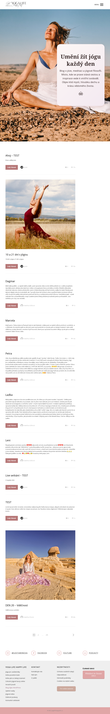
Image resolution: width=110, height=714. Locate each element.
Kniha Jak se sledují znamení (15, 678)
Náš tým (34, 675)
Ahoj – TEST (12, 155)
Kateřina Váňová (29, 305)
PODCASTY (93, 653)
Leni (7, 440)
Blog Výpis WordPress (13, 688)
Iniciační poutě (10, 684)
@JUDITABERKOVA (20, 653)
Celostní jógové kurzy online (15, 681)
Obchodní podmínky (64, 678)
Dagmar (10, 281)
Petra (8, 353)
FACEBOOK (42, 653)
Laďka (9, 395)
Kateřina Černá (29, 617)
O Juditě (34, 678)
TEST (8, 502)
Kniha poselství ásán (12, 675)
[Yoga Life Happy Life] (15, 4)
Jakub (25, 167)
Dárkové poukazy (11, 697)
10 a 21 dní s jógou (16, 254)
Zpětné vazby (10, 691)
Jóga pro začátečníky (12, 672)
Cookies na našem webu (65, 681)
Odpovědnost (61, 675)
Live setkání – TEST (16, 475)
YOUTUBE (67, 653)
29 (47, 635)
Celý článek (11, 167)
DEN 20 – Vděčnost (16, 605)
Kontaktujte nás (36, 672)
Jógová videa (9, 694)
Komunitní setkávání (12, 700)
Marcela (10, 320)
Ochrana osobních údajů (65, 672)
